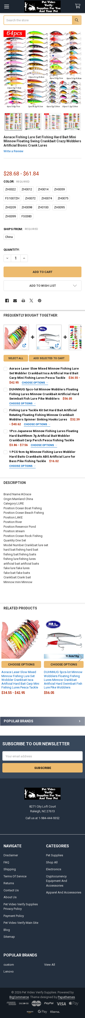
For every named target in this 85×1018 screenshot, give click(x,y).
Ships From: (21, 229)
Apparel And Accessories (63, 892)
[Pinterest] (39, 300)
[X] (31, 300)
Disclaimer (11, 855)
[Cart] (78, 6)
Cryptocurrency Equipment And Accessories (56, 881)
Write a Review (13, 151)
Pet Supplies (54, 855)
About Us (10, 897)
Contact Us (11, 890)
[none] (43, 69)
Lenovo (9, 971)
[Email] (15, 300)
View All (49, 964)
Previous (4, 657)
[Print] (23, 300)
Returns (9, 883)
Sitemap (9, 936)
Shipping (10, 869)
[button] (43, 285)
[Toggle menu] (6, 6)
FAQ (6, 862)
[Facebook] (7, 300)
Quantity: (12, 249)
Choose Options (34, 382)
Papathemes (66, 997)
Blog (7, 930)
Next (80, 657)
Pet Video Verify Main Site (21, 922)
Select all (15, 358)
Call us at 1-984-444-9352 (43, 818)
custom (9, 964)
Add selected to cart (49, 358)
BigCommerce (19, 997)
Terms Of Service (15, 876)
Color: (17, 181)
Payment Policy (14, 916)
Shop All (52, 862)
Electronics (53, 869)
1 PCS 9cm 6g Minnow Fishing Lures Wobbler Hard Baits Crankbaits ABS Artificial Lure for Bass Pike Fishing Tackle (42, 456)
